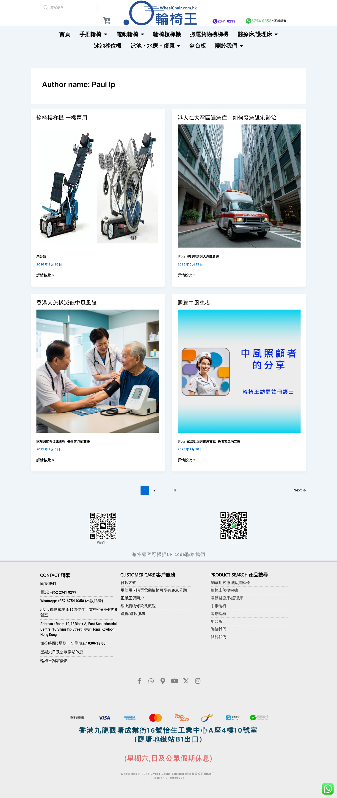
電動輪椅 (127, 34)
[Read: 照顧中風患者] (239, 370)
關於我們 (226, 45)
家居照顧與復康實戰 (50, 441)
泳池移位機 (108, 45)
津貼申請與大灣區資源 (203, 256)
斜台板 (198, 45)
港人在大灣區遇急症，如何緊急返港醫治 (227, 117)
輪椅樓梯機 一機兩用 (62, 117)
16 (174, 490)
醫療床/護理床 (255, 34)
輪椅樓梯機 (167, 34)
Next (299, 490)
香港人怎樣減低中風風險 (66, 302)
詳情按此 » (45, 274)
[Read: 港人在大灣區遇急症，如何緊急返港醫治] (239, 185)
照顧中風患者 (194, 302)
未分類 (41, 256)
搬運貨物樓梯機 (209, 34)
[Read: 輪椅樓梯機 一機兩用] (97, 185)
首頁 (64, 34)
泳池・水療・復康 (153, 45)
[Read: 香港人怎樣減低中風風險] (97, 370)
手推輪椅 (91, 34)
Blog (181, 256)
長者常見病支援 (78, 441)
